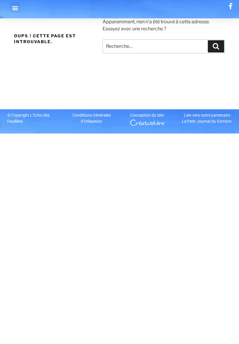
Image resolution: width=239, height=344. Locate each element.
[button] (15, 8)
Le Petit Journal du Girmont (207, 121)
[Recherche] (216, 46)
